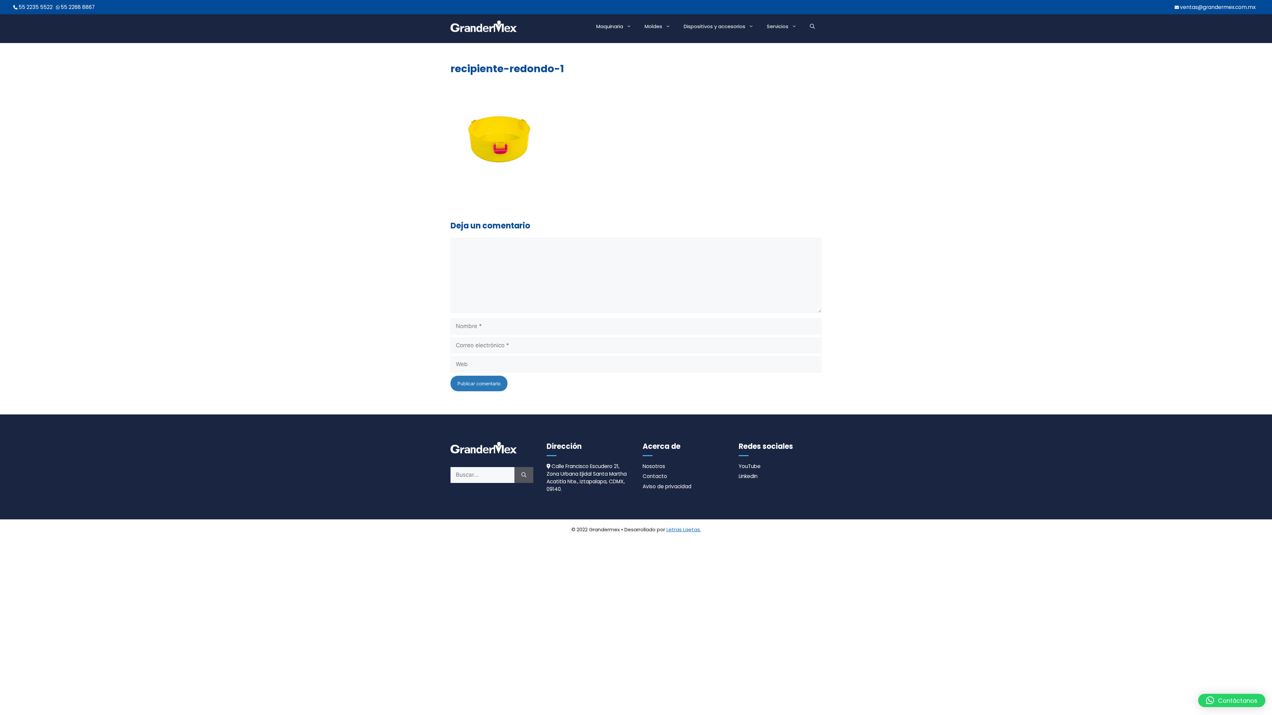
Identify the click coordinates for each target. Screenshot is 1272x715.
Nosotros (654, 466)
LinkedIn (748, 476)
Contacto (655, 476)
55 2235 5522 (36, 7)
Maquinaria (609, 26)
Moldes (653, 26)
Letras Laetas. (683, 529)
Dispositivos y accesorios (714, 26)
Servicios (777, 26)
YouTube (750, 466)
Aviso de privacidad (667, 486)
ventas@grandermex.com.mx (1217, 7)
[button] (812, 26)
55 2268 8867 (78, 7)
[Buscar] (523, 475)
